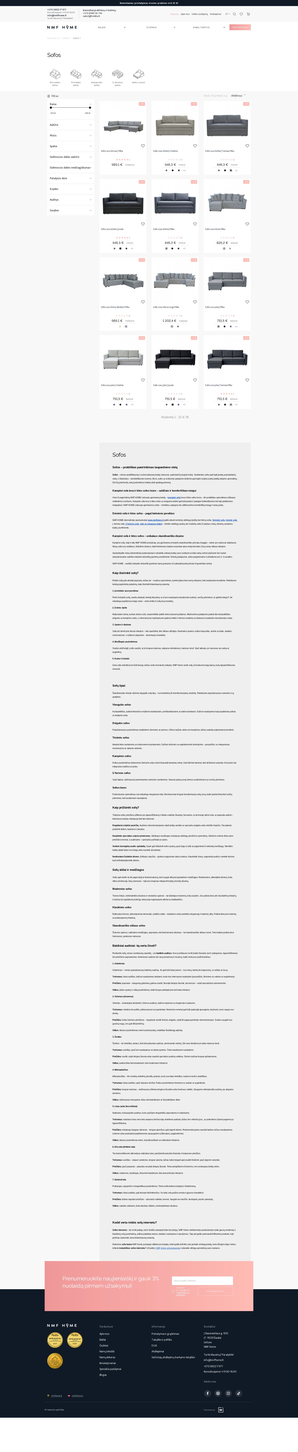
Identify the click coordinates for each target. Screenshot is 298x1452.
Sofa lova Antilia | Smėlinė (165, 151)
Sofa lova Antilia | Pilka (163, 229)
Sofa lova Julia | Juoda (163, 385)
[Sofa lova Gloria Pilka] (227, 202)
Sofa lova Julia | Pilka (214, 307)
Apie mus (185, 14)
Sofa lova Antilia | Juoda (112, 229)
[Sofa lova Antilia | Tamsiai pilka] (227, 124)
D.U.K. (154, 1345)
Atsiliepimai (215, 14)
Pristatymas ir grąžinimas (165, 1334)
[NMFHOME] (62, 27)
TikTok (238, 1393)
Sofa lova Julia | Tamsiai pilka (218, 385)
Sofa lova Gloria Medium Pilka (115, 307)
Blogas (103, 1375)
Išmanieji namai (108, 1363)
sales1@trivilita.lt (91, 16)
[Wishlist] (241, 14)
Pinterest (218, 1393)
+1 (184, 170)
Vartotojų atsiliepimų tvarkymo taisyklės (173, 1357)
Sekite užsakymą (200, 14)
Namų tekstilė (209, 27)
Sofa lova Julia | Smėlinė (112, 385)
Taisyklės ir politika (162, 1339)
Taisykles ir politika (183, 1294)
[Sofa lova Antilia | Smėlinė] (175, 124)
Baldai (112, 27)
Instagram (228, 1393)
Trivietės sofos (76, 83)
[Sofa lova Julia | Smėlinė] (123, 358)
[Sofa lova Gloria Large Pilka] (175, 280)
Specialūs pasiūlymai (110, 1369)
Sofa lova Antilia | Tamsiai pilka (219, 151)
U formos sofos (118, 83)
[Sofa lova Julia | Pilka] (227, 280)
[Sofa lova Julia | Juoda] (175, 358)
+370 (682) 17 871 (213, 1366)
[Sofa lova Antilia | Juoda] (123, 202)
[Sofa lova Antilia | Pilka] (175, 202)
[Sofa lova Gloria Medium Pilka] (123, 280)
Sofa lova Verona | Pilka (112, 151)
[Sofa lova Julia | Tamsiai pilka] (227, 358)
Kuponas (175, 14)
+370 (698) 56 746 (92, 13)
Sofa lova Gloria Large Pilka (166, 307)
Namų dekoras (107, 1357)
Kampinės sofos (96, 83)
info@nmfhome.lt (214, 1360)
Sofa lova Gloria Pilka (215, 229)
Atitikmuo (236, 95)
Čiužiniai (161, 27)
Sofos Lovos (138, 82)
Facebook (207, 1393)
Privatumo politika (54, 1409)
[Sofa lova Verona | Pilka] (123, 124)
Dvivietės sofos (55, 83)
